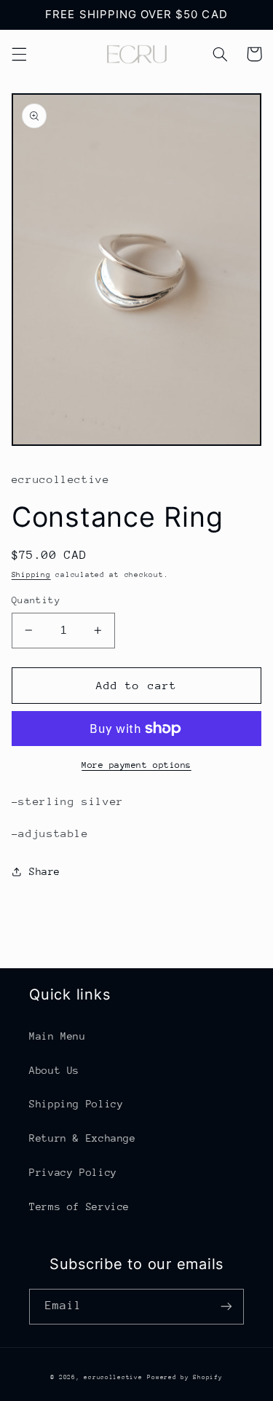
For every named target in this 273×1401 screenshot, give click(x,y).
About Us (54, 1070)
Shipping (31, 574)
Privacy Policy (73, 1172)
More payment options (136, 765)
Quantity (36, 599)
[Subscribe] (226, 1307)
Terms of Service (79, 1206)
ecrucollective (113, 1377)
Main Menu (57, 1036)
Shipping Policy (76, 1104)
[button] (19, 54)
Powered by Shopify (184, 1377)
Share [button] (44, 871)
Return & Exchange (82, 1138)
